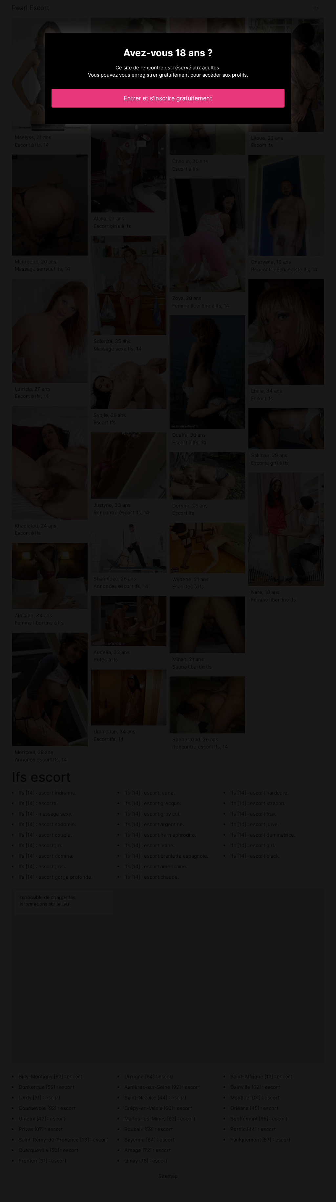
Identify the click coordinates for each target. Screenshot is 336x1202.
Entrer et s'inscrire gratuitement (168, 98)
